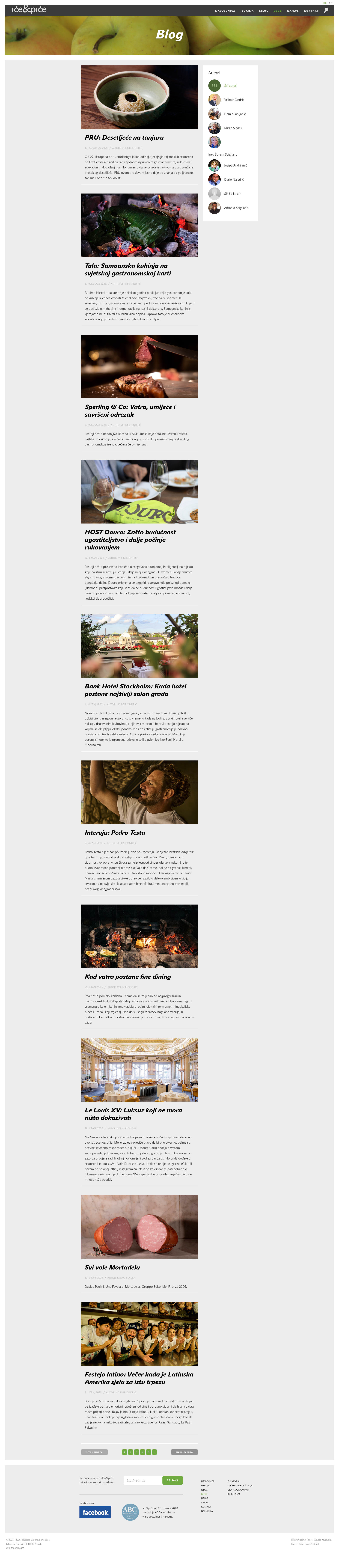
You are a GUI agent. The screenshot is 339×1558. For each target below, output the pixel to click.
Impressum (234, 1494)
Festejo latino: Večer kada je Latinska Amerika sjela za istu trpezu (139, 1378)
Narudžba (207, 1511)
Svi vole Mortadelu (112, 1268)
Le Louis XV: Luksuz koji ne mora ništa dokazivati (133, 1114)
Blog (278, 10)
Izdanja (247, 10)
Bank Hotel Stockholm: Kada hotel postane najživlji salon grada (135, 690)
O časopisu (234, 1481)
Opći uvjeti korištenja (240, 1486)
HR (325, 3)
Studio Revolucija (323, 1540)
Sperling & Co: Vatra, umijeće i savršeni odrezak (130, 411)
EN (331, 3)
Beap (315, 1544)
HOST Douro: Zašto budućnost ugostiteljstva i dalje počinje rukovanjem (130, 540)
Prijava (172, 1480)
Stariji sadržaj (185, 1452)
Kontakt (311, 10)
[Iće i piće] (29, 9)
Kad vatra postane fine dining (128, 977)
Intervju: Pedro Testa (115, 833)
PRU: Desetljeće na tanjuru (124, 138)
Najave (293, 10)
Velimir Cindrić (132, 148)
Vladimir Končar (305, 1540)
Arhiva (205, 1503)
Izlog (263, 10)
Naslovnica (225, 10)
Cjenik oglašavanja (238, 1490)
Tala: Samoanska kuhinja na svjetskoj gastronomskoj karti (128, 270)
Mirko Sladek (126, 1278)
